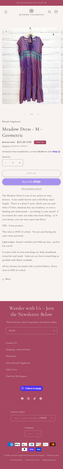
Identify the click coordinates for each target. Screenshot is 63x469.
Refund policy (53, 455)
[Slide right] (38, 114)
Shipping (5, 146)
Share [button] (8, 279)
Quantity (6, 157)
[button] (6, 12)
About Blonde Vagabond (18, 363)
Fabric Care (11, 370)
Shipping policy (49, 460)
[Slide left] (25, 114)
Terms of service (32, 460)
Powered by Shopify (35, 455)
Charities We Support (16, 376)
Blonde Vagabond (19, 455)
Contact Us (11, 343)
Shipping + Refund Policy (18, 350)
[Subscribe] (54, 330)
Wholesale (11, 356)
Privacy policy (16, 460)
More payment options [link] (32, 189)
